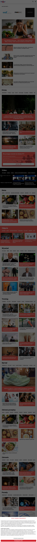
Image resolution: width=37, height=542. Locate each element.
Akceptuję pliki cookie (18, 540)
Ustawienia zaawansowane (19, 538)
